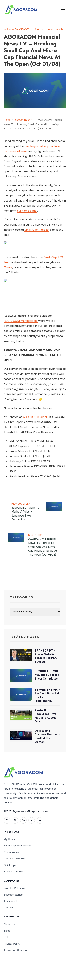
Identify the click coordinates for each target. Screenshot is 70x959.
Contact (8, 907)
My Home (9, 839)
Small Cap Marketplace (17, 845)
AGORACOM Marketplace (20, 320)
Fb (15, 820)
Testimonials (11, 900)
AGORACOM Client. (35, 417)
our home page (26, 210)
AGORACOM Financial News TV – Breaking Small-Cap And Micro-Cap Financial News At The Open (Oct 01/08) (42, 544)
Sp (23, 820)
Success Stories (13, 894)
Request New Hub (14, 858)
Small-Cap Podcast (36, 229)
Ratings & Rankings (15, 871)
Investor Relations (14, 888)
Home (7, 119)
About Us (9, 924)
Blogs (7, 930)
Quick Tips (10, 865)
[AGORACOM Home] (23, 772)
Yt (40, 820)
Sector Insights (55, 29)
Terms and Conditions (16, 949)
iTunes (8, 267)
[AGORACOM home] (20, 9)
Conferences (11, 852)
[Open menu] (63, 8)
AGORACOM (22, 29)
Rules (7, 937)
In (31, 820)
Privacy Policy (12, 943)
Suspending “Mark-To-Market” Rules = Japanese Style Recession (26, 511)
